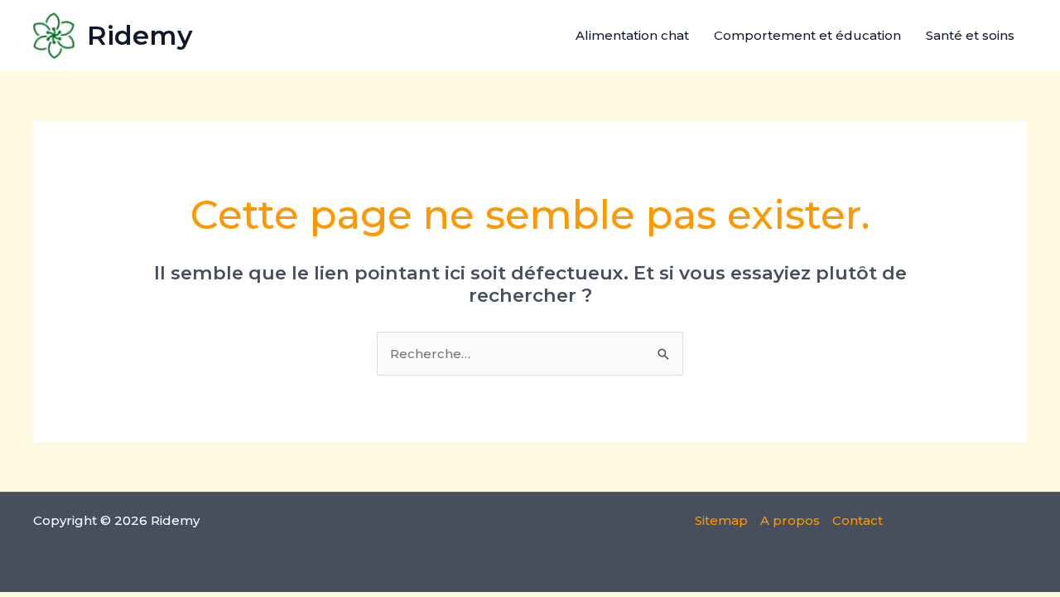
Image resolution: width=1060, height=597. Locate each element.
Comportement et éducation (807, 35)
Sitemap (721, 520)
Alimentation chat (632, 35)
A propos (790, 520)
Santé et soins (970, 35)
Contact (857, 520)
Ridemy (140, 35)
